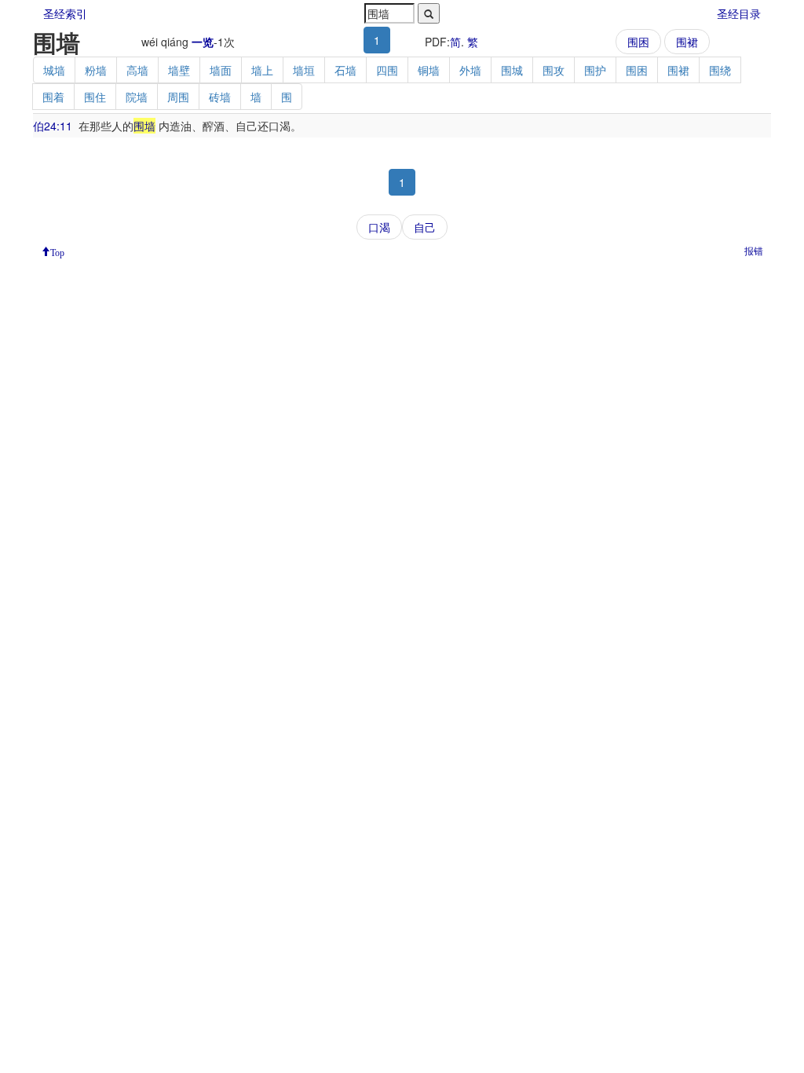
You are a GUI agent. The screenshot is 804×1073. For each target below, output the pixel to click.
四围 (387, 70)
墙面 (221, 70)
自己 (425, 227)
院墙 (137, 96)
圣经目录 (739, 13)
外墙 (470, 70)
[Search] (429, 13)
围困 (638, 41)
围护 (595, 70)
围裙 (687, 41)
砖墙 (220, 96)
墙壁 (179, 70)
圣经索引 (65, 13)
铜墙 (429, 70)
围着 (53, 96)
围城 (512, 70)
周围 (178, 96)
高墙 (137, 70)
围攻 (554, 70)
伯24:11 (52, 126)
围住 (95, 96)
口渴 (379, 227)
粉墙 (96, 70)
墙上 (262, 70)
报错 (753, 250)
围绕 (720, 70)
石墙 (345, 70)
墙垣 (304, 70)
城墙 (54, 70)
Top (57, 251)
